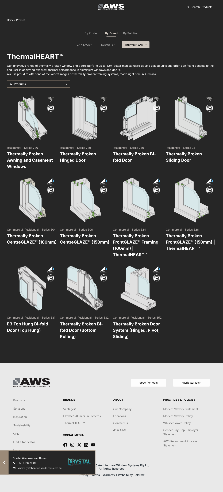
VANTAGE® (84, 44)
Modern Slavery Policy (178, 416)
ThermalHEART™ (135, 44)
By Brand (111, 33)
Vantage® (69, 409)
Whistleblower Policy (177, 423)
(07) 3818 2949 (27, 462)
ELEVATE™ (108, 44)
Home (10, 20)
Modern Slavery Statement (180, 409)
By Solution (131, 33)
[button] (199, 7)
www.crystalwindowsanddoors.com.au (39, 468)
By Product (92, 33)
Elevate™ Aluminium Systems (82, 416)
